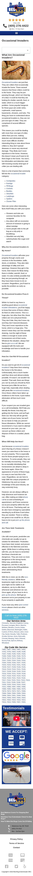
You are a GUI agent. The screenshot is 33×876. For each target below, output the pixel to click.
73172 (14, 658)
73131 (14, 673)
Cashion (4, 632)
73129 (18, 673)
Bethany (19, 640)
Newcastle (21, 636)
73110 (9, 682)
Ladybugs (10, 196)
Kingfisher (19, 623)
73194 (18, 654)
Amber (22, 627)
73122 (4, 678)
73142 (14, 669)
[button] (16, 33)
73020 (9, 700)
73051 (14, 695)
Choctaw (5, 638)
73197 (4, 654)
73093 (18, 687)
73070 (14, 691)
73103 (18, 684)
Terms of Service (16, 843)
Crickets (9, 188)
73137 (4, 671)
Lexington (12, 625)
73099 (9, 687)
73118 (23, 678)
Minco (18, 625)
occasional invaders (21, 390)
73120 (9, 678)
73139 (9, 671)
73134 (23, 671)
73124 (18, 676)
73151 (18, 665)
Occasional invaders (10, 255)
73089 (4, 689)
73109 (13, 682)
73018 (18, 700)
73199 (18, 651)
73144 (4, 669)
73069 (23, 691)
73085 (9, 689)
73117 (4, 680)
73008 (14, 702)
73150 (23, 665)
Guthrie (4, 629)
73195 (14, 654)
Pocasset (5, 625)
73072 (9, 691)
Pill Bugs (9, 186)
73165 (9, 660)
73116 (9, 680)
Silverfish (9, 194)
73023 (23, 697)
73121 (14, 678)
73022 (4, 700)
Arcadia (4, 636)
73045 (23, 695)
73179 (23, 656)
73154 (4, 665)
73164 (14, 660)
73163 (18, 660)
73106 (4, 684)
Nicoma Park (6, 640)
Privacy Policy (16, 839)
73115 (13, 680)
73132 (4, 673)
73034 (14, 697)
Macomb (12, 623)
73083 (18, 689)
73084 (14, 689)
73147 (9, 667)
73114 (18, 680)
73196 (9, 654)
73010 (9, 702)
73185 (14, 656)
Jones (16, 636)
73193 (23, 654)
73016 (4, 702)
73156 (14, 662)
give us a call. (12, 343)
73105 (9, 684)
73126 (9, 676)
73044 (4, 697)
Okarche (23, 625)
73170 (23, 658)
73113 (28, 680)
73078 (4, 691)
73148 (14, 667)
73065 (14, 693)
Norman (10, 636)
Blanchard (10, 629)
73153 (9, 665)
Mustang (11, 638)
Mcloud (16, 632)
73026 (18, 697)
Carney (25, 623)
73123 (23, 676)
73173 (9, 658)
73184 (18, 656)
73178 (4, 658)
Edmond (22, 638)
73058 (4, 695)
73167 (4, 660)
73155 (23, 662)
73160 (4, 662)
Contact (16, 848)
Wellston (5, 627)
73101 (4, 687)
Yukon (17, 638)
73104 (14, 684)
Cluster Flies (11, 201)
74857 (9, 649)
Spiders (9, 199)
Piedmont (24, 634)
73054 (9, 695)
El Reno (10, 632)
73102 (23, 684)
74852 (14, 649)
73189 (9, 656)
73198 (23, 651)
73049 (18, 695)
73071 (18, 691)
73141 (18, 669)
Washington (18, 629)
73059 (18, 693)
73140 (23, 669)
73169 (18, 658)
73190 (4, 656)
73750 (9, 651)
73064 (23, 693)
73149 (4, 667)
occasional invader (18, 174)
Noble (25, 629)
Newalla (13, 634)
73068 (4, 693)
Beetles (9, 191)
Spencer (13, 640)
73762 (4, 651)
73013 (23, 700)
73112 (23, 680)
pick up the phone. (9, 595)
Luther (22, 632)
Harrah (7, 634)
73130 (9, 673)
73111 (4, 682)
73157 (18, 662)
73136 (14, 671)
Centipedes (10, 181)
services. (5, 610)
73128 (23, 673)
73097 (14, 687)
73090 (23, 687)
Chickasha (5, 623)
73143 (9, 669)
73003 (14, 651)
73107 (23, 682)
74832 (23, 649)
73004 (23, 702)
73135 (18, 671)
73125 (14, 676)
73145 (23, 667)
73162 (23, 660)
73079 (23, 689)
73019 (14, 700)
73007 (18, 702)
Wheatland (5, 643)
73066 (9, 693)
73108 (18, 682)
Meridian (11, 627)
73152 (14, 665)
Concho (17, 627)
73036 (9, 697)
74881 (4, 649)
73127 (4, 676)
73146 (18, 667)
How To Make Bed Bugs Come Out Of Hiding (16, 821)
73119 (18, 678)
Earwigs (9, 183)
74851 (18, 649)
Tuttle (18, 634)
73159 (9, 662)
